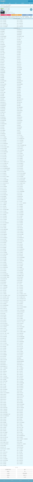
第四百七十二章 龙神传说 (20, 417)
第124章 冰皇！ (18, 130)
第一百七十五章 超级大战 (3, 173)
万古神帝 (25, 477)
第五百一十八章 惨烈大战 (20, 455)
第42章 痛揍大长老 (19, 62)
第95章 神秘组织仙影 (2, 107)
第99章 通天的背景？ (2, 110)
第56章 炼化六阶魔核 (19, 74)
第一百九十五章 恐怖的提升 (3, 189)
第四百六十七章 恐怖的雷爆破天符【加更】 (5, 414)
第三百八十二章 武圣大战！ (20, 343)
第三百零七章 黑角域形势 (3, 282)
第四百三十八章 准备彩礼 (20, 389)
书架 (29, 3)
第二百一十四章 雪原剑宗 (20, 204)
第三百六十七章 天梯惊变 (3, 331)
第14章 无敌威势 (19, 39)
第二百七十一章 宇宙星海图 (3, 252)
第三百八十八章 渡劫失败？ (20, 348)
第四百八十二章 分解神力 (20, 425)
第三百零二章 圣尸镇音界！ (20, 277)
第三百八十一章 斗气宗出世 (3, 343)
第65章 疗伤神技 (2, 82)
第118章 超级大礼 (19, 125)
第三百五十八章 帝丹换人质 (20, 323)
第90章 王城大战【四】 (19, 102)
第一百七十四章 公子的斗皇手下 (20, 171)
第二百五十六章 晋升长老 (20, 239)
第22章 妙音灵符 (19, 46)
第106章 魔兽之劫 (19, 115)
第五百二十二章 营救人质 (20, 458)
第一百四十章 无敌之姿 (19, 143)
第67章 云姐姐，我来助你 (3, 84)
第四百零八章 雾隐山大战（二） (20, 364)
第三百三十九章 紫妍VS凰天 (3, 308)
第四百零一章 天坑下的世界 (3, 359)
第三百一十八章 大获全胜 (20, 290)
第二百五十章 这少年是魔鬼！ (20, 234)
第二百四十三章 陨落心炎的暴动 (4, 229)
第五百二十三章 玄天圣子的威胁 (4, 460)
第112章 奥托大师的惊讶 (19, 120)
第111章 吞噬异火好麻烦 (3, 120)
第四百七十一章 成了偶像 (3, 417)
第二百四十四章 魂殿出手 (20, 229)
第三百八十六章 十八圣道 (20, 346)
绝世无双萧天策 (25, 473)
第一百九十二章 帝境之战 (20, 186)
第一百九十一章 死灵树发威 (3, 186)
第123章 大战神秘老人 (2, 130)
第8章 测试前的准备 (19, 34)
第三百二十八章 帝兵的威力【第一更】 (21, 298)
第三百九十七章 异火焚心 (3, 356)
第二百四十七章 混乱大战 (3, 232)
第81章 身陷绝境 (2, 95)
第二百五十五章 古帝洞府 (3, 239)
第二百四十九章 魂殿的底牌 (3, 234)
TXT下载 (31, 9)
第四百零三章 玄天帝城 (3, 361)
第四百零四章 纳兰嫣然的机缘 (20, 361)
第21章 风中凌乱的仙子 (3, 46)
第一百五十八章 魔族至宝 (20, 158)
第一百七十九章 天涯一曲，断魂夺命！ (4, 176)
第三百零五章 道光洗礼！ (3, 280)
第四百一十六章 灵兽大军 (20, 371)
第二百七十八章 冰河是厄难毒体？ (21, 257)
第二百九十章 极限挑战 (19, 267)
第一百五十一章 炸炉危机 (3, 153)
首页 (4, 480)
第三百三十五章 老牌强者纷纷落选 (4, 305)
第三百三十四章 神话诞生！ (20, 303)
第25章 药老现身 (2, 49)
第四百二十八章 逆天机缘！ (20, 381)
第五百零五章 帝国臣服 (3, 445)
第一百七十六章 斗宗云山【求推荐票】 (21, 173)
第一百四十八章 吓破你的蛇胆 (20, 150)
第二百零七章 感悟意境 (3, 199)
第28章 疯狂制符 (19, 51)
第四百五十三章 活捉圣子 (3, 402)
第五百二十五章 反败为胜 (3, 23)
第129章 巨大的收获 (2, 135)
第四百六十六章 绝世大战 (20, 412)
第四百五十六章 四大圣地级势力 (20, 404)
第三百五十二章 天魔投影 (20, 318)
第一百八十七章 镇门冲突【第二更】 (4, 183)
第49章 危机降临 (2, 69)
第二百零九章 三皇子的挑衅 (3, 201)
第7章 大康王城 (2, 34)
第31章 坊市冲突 (2, 54)
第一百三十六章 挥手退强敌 (20, 140)
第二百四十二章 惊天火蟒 (20, 227)
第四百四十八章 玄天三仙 (20, 397)
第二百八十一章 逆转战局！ (3, 260)
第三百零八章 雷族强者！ (20, 282)
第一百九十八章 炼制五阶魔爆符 (20, 191)
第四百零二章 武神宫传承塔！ (20, 359)
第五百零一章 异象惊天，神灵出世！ (4, 442)
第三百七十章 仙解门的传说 (20, 333)
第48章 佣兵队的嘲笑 (19, 67)
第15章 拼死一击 (2, 41)
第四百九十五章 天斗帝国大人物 (4, 437)
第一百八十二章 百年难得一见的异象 (21, 178)
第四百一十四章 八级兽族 (20, 369)
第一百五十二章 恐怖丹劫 (20, 153)
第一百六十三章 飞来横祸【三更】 (4, 163)
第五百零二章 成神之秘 (19, 442)
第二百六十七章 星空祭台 (3, 249)
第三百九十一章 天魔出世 (3, 351)
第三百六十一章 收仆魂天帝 (3, 326)
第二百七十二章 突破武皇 (20, 252)
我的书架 (12, 480)
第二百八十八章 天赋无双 (20, 265)
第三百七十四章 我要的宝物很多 (20, 336)
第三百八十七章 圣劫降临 (3, 348)
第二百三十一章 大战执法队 (3, 219)
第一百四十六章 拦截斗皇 (20, 148)
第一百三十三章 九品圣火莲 (3, 138)
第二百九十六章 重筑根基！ (20, 272)
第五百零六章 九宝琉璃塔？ (20, 445)
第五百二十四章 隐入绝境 (20, 23)
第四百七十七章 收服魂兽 (3, 422)
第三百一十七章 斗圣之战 (3, 290)
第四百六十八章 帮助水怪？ (20, 414)
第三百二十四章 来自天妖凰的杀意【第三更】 (22, 295)
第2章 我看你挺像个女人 (19, 29)
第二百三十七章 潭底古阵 (3, 224)
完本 (15, 3)
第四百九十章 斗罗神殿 (19, 432)
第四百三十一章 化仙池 (3, 384)
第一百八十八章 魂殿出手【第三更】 (21, 183)
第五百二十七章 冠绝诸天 (3, 21)
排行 (3, 3)
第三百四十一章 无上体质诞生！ (4, 310)
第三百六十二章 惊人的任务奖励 (20, 326)
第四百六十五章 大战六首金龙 (3, 412)
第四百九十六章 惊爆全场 (20, 437)
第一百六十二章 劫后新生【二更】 (21, 161)
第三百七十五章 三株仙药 (3, 338)
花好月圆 (8, 475)
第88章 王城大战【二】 (19, 100)
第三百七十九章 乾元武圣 (3, 341)
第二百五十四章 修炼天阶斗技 (20, 237)
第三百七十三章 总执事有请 (3, 336)
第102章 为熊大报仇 (19, 112)
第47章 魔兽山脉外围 (2, 67)
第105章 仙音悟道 (2, 115)
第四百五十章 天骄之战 (19, 399)
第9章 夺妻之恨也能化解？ (3, 36)
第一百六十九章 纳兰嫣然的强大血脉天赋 (5, 168)
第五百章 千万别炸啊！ (19, 440)
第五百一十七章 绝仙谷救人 (3, 455)
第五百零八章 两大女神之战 (20, 447)
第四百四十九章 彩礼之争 (3, 399)
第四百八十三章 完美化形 (3, 427)
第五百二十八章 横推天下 (20, 463)
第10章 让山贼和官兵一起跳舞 (20, 36)
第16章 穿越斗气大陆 (19, 41)
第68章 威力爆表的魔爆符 (20, 84)
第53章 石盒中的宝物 (2, 72)
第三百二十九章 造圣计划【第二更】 (4, 300)
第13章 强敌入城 (2, 39)
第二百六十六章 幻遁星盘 (20, 247)
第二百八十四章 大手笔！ (20, 262)
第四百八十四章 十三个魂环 (20, 427)
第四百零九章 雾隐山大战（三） (4, 366)
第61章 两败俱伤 (2, 79)
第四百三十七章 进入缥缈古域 (3, 389)
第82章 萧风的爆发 (19, 95)
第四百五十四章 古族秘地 (20, 402)
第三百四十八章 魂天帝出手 (20, 315)
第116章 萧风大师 (19, 123)
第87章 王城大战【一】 (3, 100)
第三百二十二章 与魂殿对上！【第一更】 (21, 293)
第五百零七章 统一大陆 (3, 447)
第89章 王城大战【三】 (3, 102)
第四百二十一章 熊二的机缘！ (3, 376)
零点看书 (2, 1)
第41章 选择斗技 (2, 62)
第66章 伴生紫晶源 (19, 82)
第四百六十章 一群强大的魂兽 (20, 407)
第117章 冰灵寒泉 (2, 125)
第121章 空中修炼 (2, 128)
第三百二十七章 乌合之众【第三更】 (4, 298)
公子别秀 (8, 473)
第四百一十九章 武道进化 (3, 374)
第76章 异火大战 (19, 90)
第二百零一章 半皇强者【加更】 (4, 194)
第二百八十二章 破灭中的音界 (20, 260)
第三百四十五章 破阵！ (3, 313)
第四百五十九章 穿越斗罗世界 (3, 407)
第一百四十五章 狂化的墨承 (3, 148)
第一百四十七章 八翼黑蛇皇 (3, 150)
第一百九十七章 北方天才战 (3, 191)
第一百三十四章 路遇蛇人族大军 (20, 138)
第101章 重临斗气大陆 (2, 112)
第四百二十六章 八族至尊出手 (20, 379)
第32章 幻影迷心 (19, 54)
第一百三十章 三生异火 (19, 135)
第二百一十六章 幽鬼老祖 (20, 206)
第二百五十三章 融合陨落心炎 (3, 237)
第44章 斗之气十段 (19, 64)
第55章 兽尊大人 (2, 74)
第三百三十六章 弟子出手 (20, 305)
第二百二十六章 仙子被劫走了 (20, 214)
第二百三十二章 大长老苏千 (20, 219)
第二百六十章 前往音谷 (19, 242)
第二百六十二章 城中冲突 (20, 244)
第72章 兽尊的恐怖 (19, 87)
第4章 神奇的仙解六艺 (19, 31)
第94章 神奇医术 (19, 105)
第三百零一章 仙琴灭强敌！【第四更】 (4, 277)
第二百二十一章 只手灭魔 (3, 211)
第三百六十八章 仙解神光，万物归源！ (21, 331)
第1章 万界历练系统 (2, 29)
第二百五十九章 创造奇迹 (3, 242)
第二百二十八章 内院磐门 (20, 216)
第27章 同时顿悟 (2, 51)
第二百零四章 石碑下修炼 (20, 196)
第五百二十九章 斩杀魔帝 (11, 13)
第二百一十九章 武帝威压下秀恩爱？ (4, 209)
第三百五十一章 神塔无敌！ (3, 318)
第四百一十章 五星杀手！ (20, 366)
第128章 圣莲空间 (19, 133)
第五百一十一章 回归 (2, 450)
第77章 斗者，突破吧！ (3, 92)
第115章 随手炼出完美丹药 (3, 123)
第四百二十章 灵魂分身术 (20, 374)
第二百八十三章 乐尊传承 (3, 262)
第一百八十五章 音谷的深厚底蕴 (4, 181)
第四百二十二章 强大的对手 (20, 376)
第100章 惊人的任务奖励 (19, 110)
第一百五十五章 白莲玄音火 (3, 156)
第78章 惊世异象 (19, 92)
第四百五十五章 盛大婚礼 (3, 404)
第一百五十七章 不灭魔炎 (3, 158)
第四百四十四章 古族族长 (20, 394)
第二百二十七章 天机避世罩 (3, 216)
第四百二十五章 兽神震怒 (3, 379)
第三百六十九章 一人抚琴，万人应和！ (4, 333)
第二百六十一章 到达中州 (3, 244)
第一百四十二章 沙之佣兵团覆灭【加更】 (21, 145)
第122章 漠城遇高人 (19, 128)
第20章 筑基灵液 (19, 44)
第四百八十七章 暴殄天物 (3, 430)
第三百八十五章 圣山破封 (3, 346)
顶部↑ (28, 480)
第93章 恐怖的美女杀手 (3, 105)
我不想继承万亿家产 (8, 469)
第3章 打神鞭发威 (2, 31)
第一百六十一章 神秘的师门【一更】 (4, 161)
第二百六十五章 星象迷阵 (3, 247)
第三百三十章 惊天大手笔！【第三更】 (21, 300)
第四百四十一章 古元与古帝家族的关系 (4, 392)
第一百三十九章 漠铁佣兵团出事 (4, 143)
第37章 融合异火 (2, 59)
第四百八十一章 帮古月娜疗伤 (3, 425)
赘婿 (24, 469)
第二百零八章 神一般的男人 (20, 199)
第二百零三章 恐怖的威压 (3, 196)
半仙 (24, 471)
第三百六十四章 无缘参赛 (20, 328)
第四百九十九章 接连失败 (3, 440)
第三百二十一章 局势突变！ (3, 293)
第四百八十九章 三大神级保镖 (3, 432)
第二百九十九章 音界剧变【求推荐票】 (4, 275)
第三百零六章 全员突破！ (20, 280)
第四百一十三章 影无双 (3, 369)
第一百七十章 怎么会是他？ (20, 168)
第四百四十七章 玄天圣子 (3, 397)
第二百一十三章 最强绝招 (3, 204)
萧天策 (8, 477)
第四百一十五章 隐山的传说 (3, 371)
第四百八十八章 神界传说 (20, 430)
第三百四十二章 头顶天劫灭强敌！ (21, 310)
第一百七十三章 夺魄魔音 (3, 171)
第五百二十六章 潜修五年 (20, 21)
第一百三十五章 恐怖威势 (3, 140)
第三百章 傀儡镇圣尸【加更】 (20, 275)
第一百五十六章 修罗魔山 (20, 156)
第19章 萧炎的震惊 (2, 44)
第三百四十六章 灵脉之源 (20, 313)
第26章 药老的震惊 (19, 49)
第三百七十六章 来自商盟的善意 (20, 338)
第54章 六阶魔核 (19, 72)
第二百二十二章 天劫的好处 (20, 211)
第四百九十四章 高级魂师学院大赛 (21, 435)
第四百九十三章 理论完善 (3, 435)
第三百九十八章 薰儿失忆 (20, 356)
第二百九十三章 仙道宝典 (3, 270)
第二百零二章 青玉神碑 (19, 194)
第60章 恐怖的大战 (19, 77)
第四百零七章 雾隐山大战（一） (4, 364)
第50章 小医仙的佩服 (19, 69)
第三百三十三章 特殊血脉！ (3, 303)
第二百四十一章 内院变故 (3, 227)
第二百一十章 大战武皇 (19, 201)
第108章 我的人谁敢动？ (19, 117)
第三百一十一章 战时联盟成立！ (4, 285)
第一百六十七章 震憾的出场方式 (4, 166)
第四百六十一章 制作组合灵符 (3, 409)
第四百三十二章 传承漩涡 (20, 384)
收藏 (9, 3)
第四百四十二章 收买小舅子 (20, 392)
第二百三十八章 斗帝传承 (20, 224)
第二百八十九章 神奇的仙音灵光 (4, 267)
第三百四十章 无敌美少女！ (20, 308)
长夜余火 (8, 471)
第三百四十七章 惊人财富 (3, 315)
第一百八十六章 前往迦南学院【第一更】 (21, 181)
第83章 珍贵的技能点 (2, 97)
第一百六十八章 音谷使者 (20, 166)
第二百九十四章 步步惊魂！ (20, 270)
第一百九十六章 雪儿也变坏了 (20, 189)
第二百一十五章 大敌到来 (3, 206)
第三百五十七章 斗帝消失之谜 (3, 323)
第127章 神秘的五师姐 (2, 133)
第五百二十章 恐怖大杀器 (20, 26)
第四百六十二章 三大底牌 (20, 409)
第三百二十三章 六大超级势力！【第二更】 (5, 295)
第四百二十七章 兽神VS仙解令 (3, 381)
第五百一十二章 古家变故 (20, 450)
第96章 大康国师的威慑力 (20, 107)
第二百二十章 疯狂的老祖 (20, 209)
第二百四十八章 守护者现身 (20, 232)
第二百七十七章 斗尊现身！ (3, 257)
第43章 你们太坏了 (2, 64)
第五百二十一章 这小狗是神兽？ (4, 26)
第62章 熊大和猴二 (19, 79)
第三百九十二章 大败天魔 (20, 351)
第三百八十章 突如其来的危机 (20, 341)
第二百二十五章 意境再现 (3, 214)
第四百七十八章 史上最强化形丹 (20, 422)
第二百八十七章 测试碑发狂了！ (4, 265)
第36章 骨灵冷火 (19, 57)
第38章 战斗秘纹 (19, 59)
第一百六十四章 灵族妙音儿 (20, 163)
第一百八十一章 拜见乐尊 (3, 178)
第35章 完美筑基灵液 (2, 57)
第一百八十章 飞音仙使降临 (20, 176)
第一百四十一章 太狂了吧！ (3, 145)
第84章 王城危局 (19, 97)
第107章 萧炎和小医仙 (2, 117)
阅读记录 (22, 3)
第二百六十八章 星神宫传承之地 (20, 249)
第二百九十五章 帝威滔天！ (3, 272)
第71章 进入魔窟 (2, 87)
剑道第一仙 (24, 475)
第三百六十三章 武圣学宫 (3, 328)
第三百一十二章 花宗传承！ (20, 285)
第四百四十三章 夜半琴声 (3, 394)
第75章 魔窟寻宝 (2, 90)
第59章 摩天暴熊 (2, 77)
